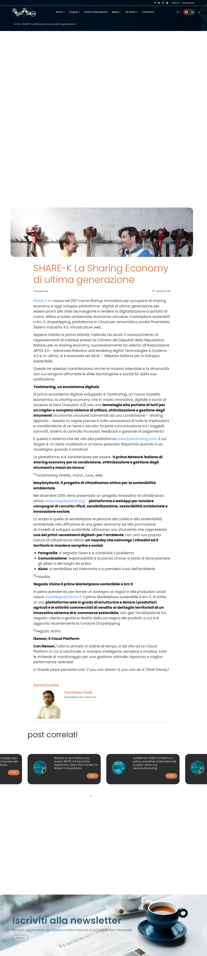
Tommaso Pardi (78, 692)
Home (17, 24)
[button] (177, 12)
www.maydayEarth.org (65, 501)
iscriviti (20, 938)
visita (13, 772)
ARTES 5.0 (176, 3)
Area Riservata (188, 3)
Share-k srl (43, 300)
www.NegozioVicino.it (63, 596)
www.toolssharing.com (137, 438)
